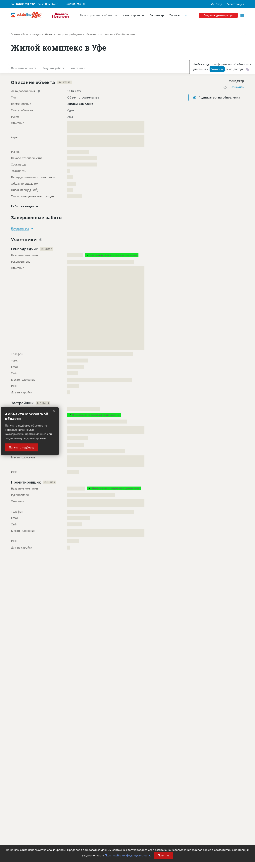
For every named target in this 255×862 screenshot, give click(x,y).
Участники (78, 68)
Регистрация (235, 4)
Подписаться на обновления (219, 97)
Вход (218, 4)
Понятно (163, 855)
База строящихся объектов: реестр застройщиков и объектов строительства (68, 34)
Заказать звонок (75, 4)
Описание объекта (23, 68)
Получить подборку (21, 447)
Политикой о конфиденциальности (127, 855)
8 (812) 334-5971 (25, 4)
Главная (16, 34)
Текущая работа (53, 68)
